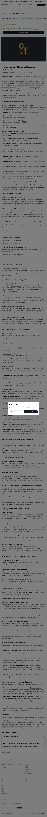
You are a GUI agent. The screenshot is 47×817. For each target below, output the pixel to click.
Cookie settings (17, 408)
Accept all (31, 411)
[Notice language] (36, 405)
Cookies (28, 408)
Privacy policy (23, 408)
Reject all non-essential (16, 411)
